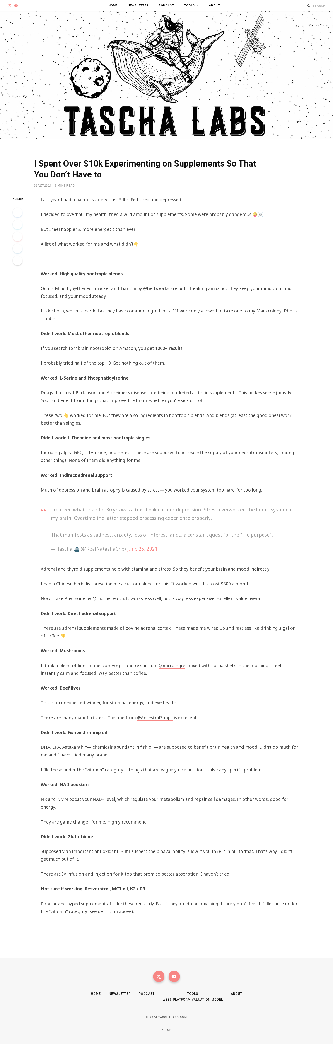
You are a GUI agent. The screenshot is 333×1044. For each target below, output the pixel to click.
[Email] (17, 260)
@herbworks (156, 288)
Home (113, 5)
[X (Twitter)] (158, 976)
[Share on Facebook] (17, 212)
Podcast (166, 5)
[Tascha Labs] (166, 75)
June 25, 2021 (142, 549)
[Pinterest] (17, 236)
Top (167, 1030)
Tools (189, 5)
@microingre (172, 666)
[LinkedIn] (17, 248)
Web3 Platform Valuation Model (193, 999)
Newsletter (138, 5)
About (214, 5)
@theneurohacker (91, 288)
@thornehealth (108, 598)
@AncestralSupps (155, 718)
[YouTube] (174, 976)
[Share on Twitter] (17, 224)
